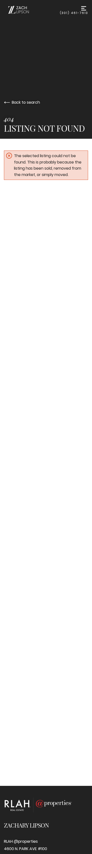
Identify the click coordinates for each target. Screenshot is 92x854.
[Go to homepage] (32, 10)
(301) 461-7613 (74, 13)
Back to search (26, 102)
